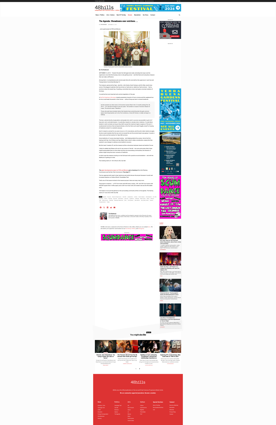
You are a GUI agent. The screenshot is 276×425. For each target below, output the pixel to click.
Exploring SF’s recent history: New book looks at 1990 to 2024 (170, 355)
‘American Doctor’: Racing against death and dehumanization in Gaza (169, 293)
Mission (152, 198)
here (149, 227)
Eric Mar (154, 196)
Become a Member (174, 405)
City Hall (124, 196)
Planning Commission (118, 200)
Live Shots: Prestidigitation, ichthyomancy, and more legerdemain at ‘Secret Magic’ (170, 319)
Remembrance (163, 249)
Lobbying (137, 198)
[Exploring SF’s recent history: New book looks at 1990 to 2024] (170, 346)
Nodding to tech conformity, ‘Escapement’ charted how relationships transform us (149, 356)
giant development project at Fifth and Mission (115, 170)
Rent (125, 200)
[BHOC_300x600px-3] (170, 174)
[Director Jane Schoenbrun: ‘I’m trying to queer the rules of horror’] (105, 346)
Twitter (133, 228)
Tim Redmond (103, 24)
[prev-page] (135, 368)
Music (161, 276)
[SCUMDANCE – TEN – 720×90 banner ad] (127, 240)
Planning (111, 200)
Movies (161, 300)
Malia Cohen (143, 198)
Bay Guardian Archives (158, 407)
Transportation (102, 202)
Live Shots (162, 327)
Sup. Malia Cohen (145, 200)
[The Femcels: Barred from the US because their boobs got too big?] (127, 346)
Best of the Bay (156, 405)
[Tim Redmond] (103, 216)
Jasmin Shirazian (127, 363)
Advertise (172, 409)
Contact (171, 414)
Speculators (137, 200)
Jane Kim (115, 198)
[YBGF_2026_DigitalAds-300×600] (170, 131)
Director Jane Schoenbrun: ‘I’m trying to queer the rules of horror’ (106, 356)
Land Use (126, 198)
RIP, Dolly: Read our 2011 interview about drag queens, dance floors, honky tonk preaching (170, 241)
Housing (110, 198)
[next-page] (139, 368)
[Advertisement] (170, 66)
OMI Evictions (105, 200)
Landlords (132, 198)
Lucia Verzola (149, 365)
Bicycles (109, 196)
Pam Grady (105, 365)
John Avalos (120, 198)
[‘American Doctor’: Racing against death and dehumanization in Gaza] (170, 285)
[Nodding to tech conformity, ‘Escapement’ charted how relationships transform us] (149, 346)
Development (149, 196)
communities (130, 196)
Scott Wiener (130, 200)
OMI (100, 200)
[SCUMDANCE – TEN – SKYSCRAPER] (170, 218)
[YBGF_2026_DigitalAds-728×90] (150, 11)
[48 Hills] (107, 8)
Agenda (104, 196)
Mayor (148, 198)
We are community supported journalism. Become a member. (138, 393)
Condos (135, 196)
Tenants (151, 200)
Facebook (128, 228)
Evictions (101, 198)
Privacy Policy (173, 412)
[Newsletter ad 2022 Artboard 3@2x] (170, 38)
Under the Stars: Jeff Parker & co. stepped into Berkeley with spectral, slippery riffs (169, 268)
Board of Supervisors (116, 196)
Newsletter (172, 407)
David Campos (142, 196)
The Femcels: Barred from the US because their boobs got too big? (127, 355)
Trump (108, 202)
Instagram (141, 228)
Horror (106, 198)
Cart (154, 409)
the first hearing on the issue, (108, 97)
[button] (179, 15)
